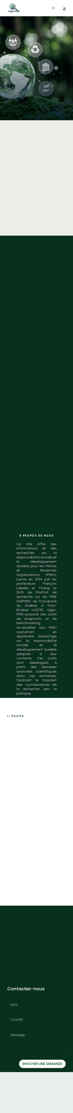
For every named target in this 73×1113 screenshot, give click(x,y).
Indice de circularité (36, 159)
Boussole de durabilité (36, 299)
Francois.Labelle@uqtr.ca (41, 799)
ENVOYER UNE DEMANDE (42, 1063)
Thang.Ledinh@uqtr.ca (39, 873)
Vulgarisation (36, 440)
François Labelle (46, 749)
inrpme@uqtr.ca (19, 977)
